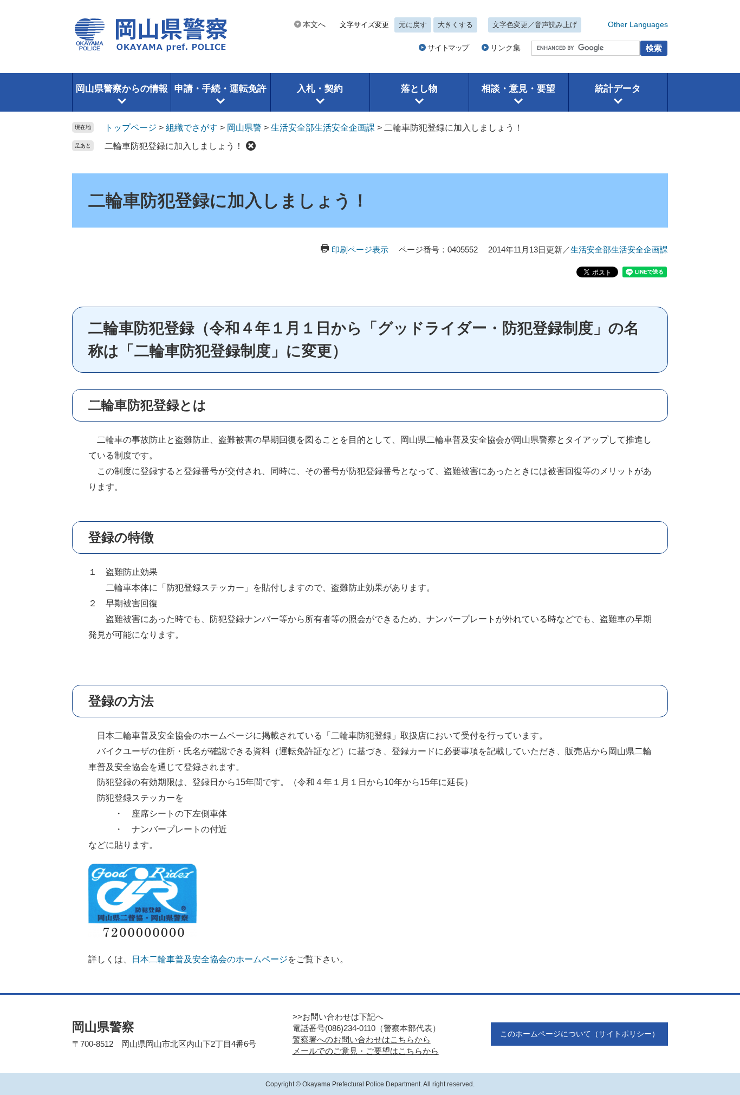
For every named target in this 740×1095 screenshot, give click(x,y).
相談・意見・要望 (518, 88)
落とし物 (419, 88)
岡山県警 (244, 127)
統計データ (618, 88)
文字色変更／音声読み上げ (534, 25)
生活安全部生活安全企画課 (323, 127)
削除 (251, 146)
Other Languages (638, 24)
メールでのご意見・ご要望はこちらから (366, 1050)
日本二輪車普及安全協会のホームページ (210, 959)
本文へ (314, 24)
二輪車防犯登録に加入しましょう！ (174, 146)
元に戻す (413, 25)
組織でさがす (192, 127)
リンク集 (505, 47)
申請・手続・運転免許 (220, 88)
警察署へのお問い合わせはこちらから (362, 1039)
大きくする (455, 25)
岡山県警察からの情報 (122, 88)
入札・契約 (320, 88)
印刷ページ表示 (360, 249)
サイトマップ (448, 47)
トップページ (131, 127)
